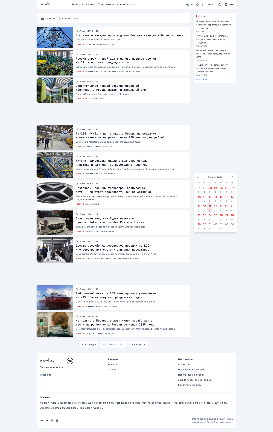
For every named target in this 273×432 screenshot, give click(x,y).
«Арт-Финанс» (107, 231)
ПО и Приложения (195, 402)
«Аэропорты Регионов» (128, 259)
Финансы (98, 407)
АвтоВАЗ (95, 204)
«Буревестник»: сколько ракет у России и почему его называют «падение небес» (212, 68)
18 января (136, 344)
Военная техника (67, 402)
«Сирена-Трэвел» (103, 259)
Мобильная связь (93, 44)
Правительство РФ (103, 146)
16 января (90, 344)
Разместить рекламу (189, 385)
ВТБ (105, 306)
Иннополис (98, 99)
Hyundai (95, 231)
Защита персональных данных (195, 379)
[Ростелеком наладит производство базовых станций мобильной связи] (55, 37)
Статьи (90, 4)
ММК (138, 71)
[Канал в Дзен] (197, 5)
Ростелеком (109, 44)
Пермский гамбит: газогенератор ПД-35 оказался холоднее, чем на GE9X (213, 53)
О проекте (45, 374)
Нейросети (178, 402)
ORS (114, 259)
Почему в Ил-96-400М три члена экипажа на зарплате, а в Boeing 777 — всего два (214, 24)
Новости (77, 4)
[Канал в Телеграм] (192, 5)
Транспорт (90, 333)
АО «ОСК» (113, 306)
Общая (88, 99)
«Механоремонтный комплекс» (119, 71)
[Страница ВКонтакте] (187, 5)
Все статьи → (203, 79)
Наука (166, 402)
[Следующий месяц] (232, 177)
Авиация (89, 146)
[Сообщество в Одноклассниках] (203, 5)
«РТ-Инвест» (109, 174)
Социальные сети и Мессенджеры (59, 407)
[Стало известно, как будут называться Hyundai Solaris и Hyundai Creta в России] (55, 222)
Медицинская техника (128, 402)
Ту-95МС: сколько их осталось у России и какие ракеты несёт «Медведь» (212, 39)
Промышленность (93, 71)
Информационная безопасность (96, 402)
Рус (209, 4)
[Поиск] (219, 4)
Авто (87, 204)
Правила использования (191, 369)
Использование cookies (191, 374)
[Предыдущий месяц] (197, 177)
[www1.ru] (42, 18)
